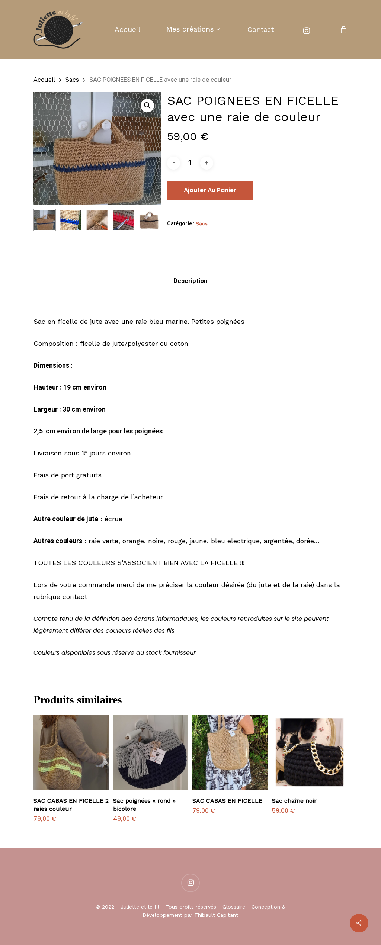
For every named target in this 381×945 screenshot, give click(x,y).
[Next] (149, 220)
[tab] (190, 281)
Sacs (72, 79)
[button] (147, 105)
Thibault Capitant (216, 915)
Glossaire (233, 907)
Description (190, 280)
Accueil (44, 79)
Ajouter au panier (210, 190)
